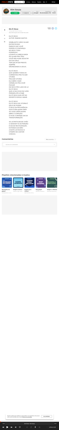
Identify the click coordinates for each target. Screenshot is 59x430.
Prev (3, 427)
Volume (16, 427)
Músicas (34, 2)
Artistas (28, 2)
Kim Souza (15, 10)
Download (35, 427)
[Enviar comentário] (55, 144)
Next (11, 427)
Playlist (39, 427)
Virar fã (26, 13)
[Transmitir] (43, 427)
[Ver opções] (33, 13)
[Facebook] (52, 28)
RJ (50, 13)
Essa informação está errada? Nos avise (18, 32)
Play (7, 427)
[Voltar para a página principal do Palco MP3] (8, 2)
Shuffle (27, 427)
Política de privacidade (27, 417)
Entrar (53, 2)
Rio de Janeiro (44, 13)
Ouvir (15, 13)
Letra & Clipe (52, 427)
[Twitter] (56, 28)
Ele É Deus (26, 423)
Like (20, 427)
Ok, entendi (46, 416)
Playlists (39, 2)
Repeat (31, 427)
